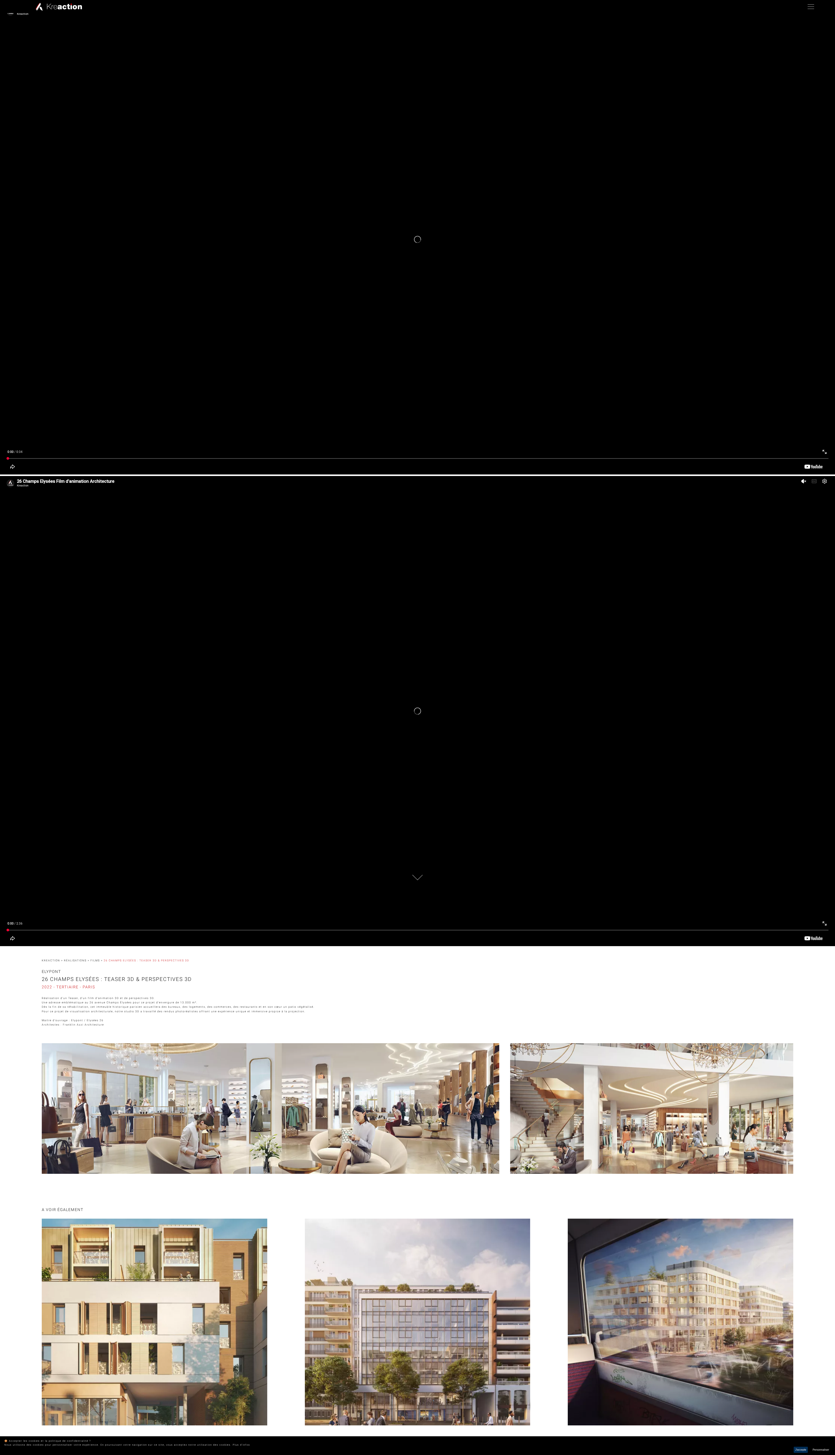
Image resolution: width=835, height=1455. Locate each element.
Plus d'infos (241, 1444)
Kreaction (51, 960)
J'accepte (800, 1449)
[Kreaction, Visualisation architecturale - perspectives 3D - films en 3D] (57, 6)
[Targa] (154, 1322)
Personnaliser (821, 1449)
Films (95, 960)
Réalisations (75, 960)
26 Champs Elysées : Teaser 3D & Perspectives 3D (146, 960)
